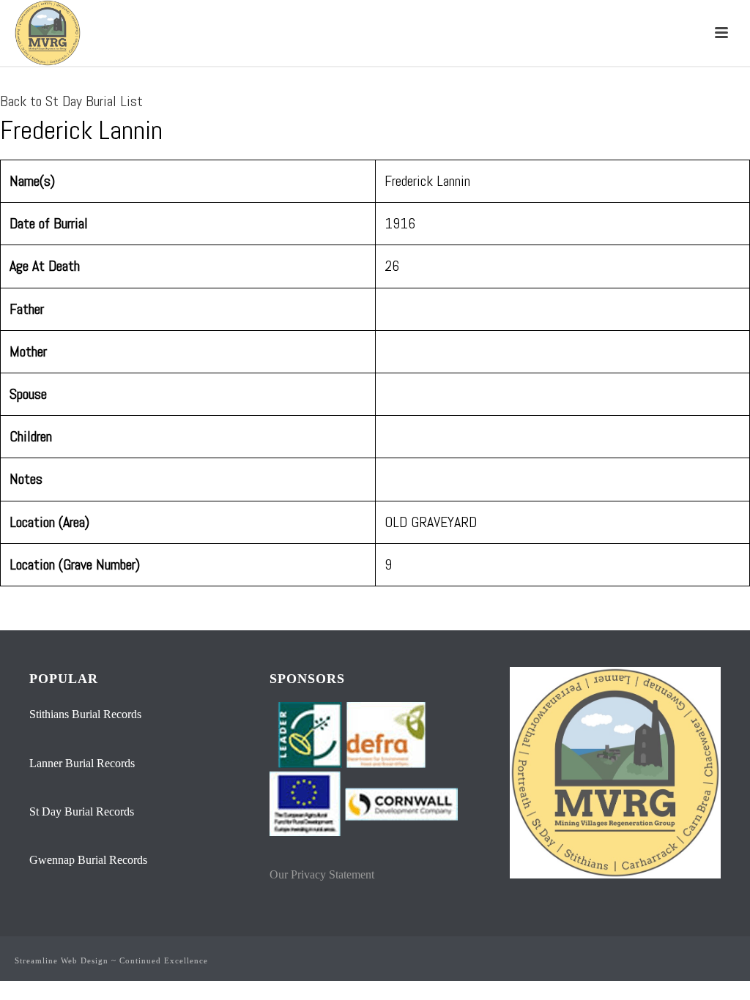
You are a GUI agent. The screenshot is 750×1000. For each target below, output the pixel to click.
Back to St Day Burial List (71, 101)
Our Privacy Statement (322, 874)
